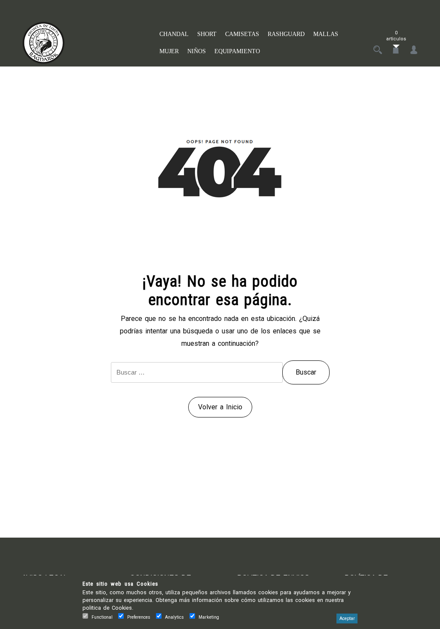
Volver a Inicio (220, 407)
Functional (102, 617)
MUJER (169, 51)
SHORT (207, 34)
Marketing (209, 617)
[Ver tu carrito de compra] (395, 50)
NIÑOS (196, 51)
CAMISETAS (242, 34)
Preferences (138, 617)
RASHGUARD (286, 34)
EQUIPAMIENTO (237, 51)
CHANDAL (174, 34)
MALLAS (325, 34)
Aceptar (347, 618)
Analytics (174, 617)
